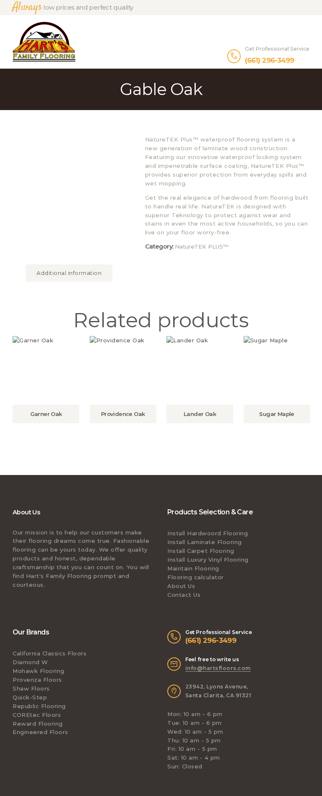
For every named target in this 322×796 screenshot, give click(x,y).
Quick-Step (30, 697)
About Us (181, 586)
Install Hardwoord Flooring (207, 533)
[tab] (69, 272)
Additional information (68, 273)
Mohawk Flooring (39, 671)
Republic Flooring (39, 706)
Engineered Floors (40, 732)
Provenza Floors (37, 679)
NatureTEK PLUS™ (202, 246)
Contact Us (183, 594)
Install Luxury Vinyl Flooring (208, 559)
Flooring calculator (195, 577)
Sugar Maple (276, 414)
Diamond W (30, 662)
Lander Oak (200, 414)
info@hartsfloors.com (218, 668)
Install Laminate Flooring (204, 542)
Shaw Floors (31, 688)
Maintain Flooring (193, 568)
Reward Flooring (38, 723)
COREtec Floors (37, 714)
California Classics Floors (49, 653)
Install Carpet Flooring (200, 550)
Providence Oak (123, 414)
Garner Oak (46, 414)
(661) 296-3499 (210, 640)
